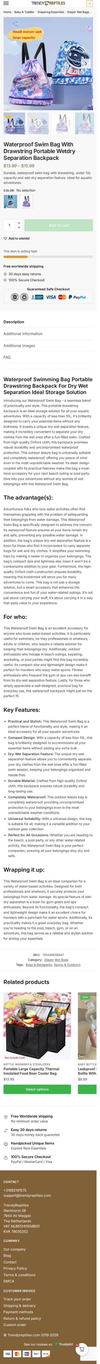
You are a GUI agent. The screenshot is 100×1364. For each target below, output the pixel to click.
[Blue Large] (10, 202)
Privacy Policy (15, 1268)
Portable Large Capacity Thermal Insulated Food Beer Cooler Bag (31, 1071)
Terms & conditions (19, 1275)
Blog (7, 1255)
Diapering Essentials (51, 12)
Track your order (17, 1299)
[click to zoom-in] (50, 63)
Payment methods (18, 1312)
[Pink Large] (26, 202)
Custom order (14, 1325)
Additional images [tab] (19, 345)
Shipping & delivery (19, 1305)
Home (7, 12)
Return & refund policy (22, 1318)
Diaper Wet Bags (78, 12)
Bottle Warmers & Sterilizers (26, 1064)
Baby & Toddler (24, 12)
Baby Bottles (88, 1064)
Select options (37, 1089)
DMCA (8, 1281)
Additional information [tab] (22, 333)
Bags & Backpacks (39, 964)
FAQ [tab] (6, 357)
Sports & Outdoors (67, 964)
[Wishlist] (63, 999)
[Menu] (10, 3)
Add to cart (59, 225)
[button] (86, 64)
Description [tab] (13, 321)
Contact (10, 1262)
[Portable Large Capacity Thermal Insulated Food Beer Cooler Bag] (37, 1026)
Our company (14, 1249)
